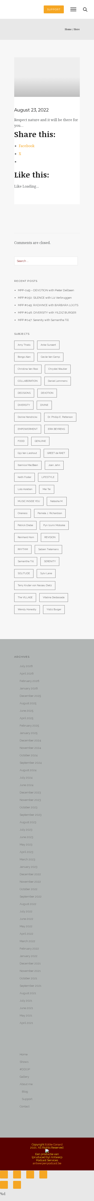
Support (27, 1099)
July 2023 (26, 829)
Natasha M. (56, 501)
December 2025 (30, 695)
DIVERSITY (24, 405)
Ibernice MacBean (28, 465)
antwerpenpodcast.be (47, 1163)
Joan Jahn (54, 465)
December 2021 (30, 963)
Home (68, 29)
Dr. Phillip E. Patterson (60, 417)
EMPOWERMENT (28, 429)
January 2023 (28, 866)
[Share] (17, 1174)
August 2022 (28, 904)
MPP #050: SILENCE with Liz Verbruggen (45, 297)
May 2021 (26, 1015)
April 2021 (26, 1023)
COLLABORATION (28, 381)
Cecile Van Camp (50, 357)
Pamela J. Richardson (50, 513)
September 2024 (31, 762)
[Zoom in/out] (43, 1174)
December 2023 (30, 792)
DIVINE (44, 405)
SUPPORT (54, 9)
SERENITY (50, 561)
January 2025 (28, 733)
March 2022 (27, 941)
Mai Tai (47, 489)
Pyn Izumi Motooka (54, 525)
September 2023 (31, 814)
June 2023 (26, 837)
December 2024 (30, 740)
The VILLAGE (25, 597)
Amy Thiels (24, 344)
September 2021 (30, 985)
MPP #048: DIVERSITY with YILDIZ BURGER (47, 312)
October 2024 (29, 755)
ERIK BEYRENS (56, 429)
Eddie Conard (54, 1144)
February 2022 (29, 948)
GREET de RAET (56, 453)
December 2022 (30, 874)
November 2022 (30, 881)
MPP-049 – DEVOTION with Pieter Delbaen (46, 290)
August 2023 (28, 822)
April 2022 (26, 933)
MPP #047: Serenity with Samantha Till (43, 320)
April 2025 (26, 718)
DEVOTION (47, 393)
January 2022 (28, 956)
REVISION (50, 537)
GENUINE (40, 441)
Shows (24, 1061)
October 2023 (28, 807)
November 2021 (30, 971)
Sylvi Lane (46, 573)
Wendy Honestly (27, 609)
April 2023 (26, 852)
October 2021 (28, 978)
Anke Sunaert (48, 344)
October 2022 (28, 889)
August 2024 (28, 770)
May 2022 (26, 926)
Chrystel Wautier (57, 369)
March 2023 (27, 859)
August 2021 (28, 993)
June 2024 (26, 785)
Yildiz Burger (54, 609)
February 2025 (29, 725)
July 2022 (26, 911)
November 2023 (30, 800)
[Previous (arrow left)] (4, 1185)
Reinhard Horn (26, 537)
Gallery (24, 1076)
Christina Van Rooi (28, 369)
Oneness (22, 513)
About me (26, 1084)
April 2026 (27, 673)
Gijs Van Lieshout (27, 453)
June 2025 (26, 710)
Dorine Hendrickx (27, 417)
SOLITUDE (24, 573)
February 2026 (29, 681)
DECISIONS (24, 393)
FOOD (21, 441)
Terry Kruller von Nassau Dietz (35, 585)
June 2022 (26, 918)
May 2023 (26, 844)
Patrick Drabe (25, 525)
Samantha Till (26, 561)
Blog (25, 1091)
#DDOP (25, 1069)
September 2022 (31, 896)
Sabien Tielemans (48, 549)
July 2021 (26, 1000)
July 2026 (26, 666)
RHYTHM (23, 549)
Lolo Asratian (25, 489)
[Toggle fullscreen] (30, 1174)
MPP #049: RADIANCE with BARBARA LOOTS (48, 305)
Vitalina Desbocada (53, 597)
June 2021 (26, 1008)
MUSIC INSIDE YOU (29, 501)
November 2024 (30, 748)
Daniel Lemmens (57, 381)
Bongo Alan (24, 357)
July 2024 (26, 777)
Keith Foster (24, 477)
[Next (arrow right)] (17, 1185)
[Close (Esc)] (4, 1174)
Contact (25, 1106)
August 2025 (28, 703)
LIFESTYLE (48, 477)
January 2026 (29, 688)
